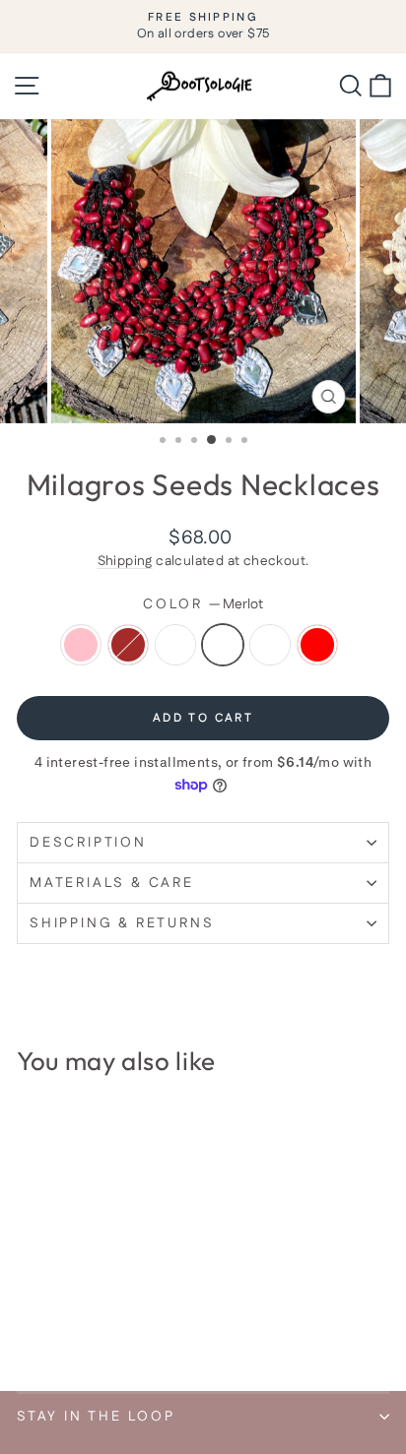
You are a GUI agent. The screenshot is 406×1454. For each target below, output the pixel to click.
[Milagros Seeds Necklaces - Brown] (50, 1323)
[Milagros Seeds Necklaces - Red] (141, 1323)
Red (317, 644)
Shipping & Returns (122, 923)
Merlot (222, 644)
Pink (81, 644)
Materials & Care (112, 883)
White (270, 644)
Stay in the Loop (96, 1416)
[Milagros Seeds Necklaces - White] (118, 1323)
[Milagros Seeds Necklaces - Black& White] (73, 1323)
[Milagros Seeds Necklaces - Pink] (28, 1323)
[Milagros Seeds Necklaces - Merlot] (96, 1323)
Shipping (125, 561)
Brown (128, 644)
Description (88, 843)
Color (203, 605)
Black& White (175, 644)
